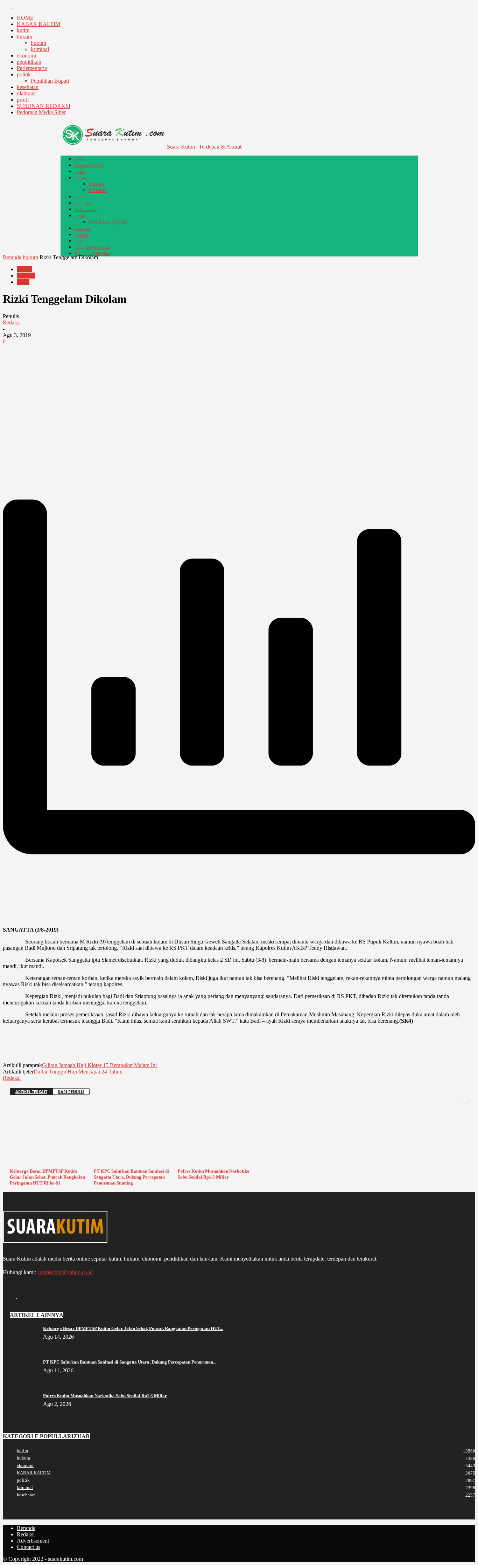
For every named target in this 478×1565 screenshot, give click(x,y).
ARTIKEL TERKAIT (31, 1091)
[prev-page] (459, 1099)
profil (23, 100)
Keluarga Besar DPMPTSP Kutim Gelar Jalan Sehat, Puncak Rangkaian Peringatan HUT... (133, 1328)
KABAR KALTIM (38, 24)
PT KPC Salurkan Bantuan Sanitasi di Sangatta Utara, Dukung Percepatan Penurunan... (129, 1362)
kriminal (40, 49)
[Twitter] (17, 6)
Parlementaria (32, 68)
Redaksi (12, 322)
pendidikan (29, 62)
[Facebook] (8, 6)
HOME (25, 18)
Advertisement (33, 1541)
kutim (23, 30)
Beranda (12, 257)
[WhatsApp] (89, 356)
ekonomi (26, 56)
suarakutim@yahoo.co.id (65, 1272)
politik (24, 74)
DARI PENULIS (71, 1091)
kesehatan (27, 87)
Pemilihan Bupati (50, 81)
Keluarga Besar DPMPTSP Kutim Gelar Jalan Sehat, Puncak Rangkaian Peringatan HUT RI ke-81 (47, 1177)
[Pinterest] (64, 356)
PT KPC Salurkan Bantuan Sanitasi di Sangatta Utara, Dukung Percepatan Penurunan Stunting (131, 1177)
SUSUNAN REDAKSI (43, 106)
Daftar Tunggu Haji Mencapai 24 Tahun (78, 1072)
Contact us (28, 1547)
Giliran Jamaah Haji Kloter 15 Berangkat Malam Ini (99, 1065)
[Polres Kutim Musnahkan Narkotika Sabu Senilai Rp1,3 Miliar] (219, 1163)
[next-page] (466, 1099)
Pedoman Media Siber (41, 112)
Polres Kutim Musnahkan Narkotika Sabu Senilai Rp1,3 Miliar (105, 1395)
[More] (115, 356)
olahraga (26, 93)
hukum (24, 37)
